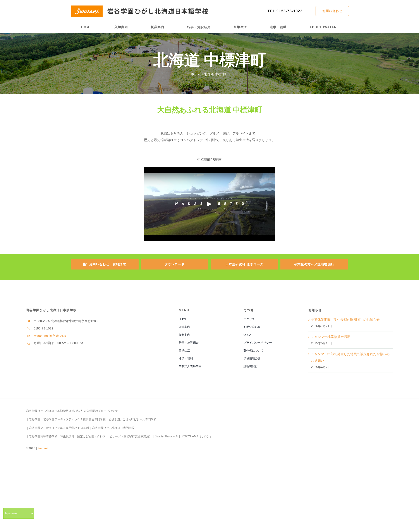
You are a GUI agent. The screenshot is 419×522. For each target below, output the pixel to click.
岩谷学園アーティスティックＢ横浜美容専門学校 (74, 419)
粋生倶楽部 (67, 436)
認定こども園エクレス (91, 436)
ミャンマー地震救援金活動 (330, 337)
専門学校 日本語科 (77, 428)
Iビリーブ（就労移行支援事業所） (130, 436)
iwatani (43, 448)
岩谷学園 (34, 419)
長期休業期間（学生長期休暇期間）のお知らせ (345, 319)
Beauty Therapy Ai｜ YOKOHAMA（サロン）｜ (185, 436)
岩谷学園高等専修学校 (43, 436)
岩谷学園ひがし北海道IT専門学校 (113, 428)
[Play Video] (209, 204)
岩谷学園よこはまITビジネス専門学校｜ (133, 419)
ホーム (196, 74)
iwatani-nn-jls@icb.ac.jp (50, 335)
